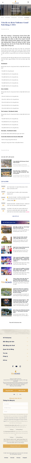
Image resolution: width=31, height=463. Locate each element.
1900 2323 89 (22, 390)
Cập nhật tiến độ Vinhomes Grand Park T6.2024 (21, 162)
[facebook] (12, 367)
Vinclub (12, 457)
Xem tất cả (15, 216)
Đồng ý (12, 429)
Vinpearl (25, 457)
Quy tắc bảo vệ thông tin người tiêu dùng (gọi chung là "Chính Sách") (15, 419)
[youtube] (16, 367)
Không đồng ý (19, 429)
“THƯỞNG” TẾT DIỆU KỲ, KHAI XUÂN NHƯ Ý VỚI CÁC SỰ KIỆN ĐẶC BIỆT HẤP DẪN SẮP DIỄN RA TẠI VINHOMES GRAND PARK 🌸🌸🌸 (18, 210)
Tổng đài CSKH (9, 390)
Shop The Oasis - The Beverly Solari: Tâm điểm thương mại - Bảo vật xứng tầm (21, 172)
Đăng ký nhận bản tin (15, 398)
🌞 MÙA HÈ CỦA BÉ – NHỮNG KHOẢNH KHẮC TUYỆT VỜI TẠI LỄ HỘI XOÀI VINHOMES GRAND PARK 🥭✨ (18, 199)
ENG (20, 394)
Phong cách (14, 17)
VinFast (6, 457)
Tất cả (2, 17)
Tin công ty (26, 17)
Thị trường (7, 17)
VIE (14, 394)
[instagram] (20, 367)
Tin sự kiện (20, 17)
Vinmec (18, 457)
